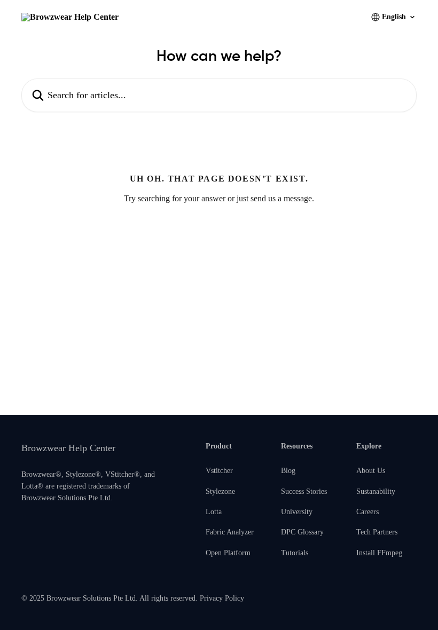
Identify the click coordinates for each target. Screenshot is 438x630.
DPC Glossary (302, 532)
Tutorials (294, 553)
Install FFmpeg (379, 553)
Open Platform (228, 553)
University (296, 512)
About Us (370, 471)
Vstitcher (219, 471)
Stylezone (220, 491)
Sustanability (375, 491)
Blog (288, 471)
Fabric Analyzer (230, 532)
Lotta (214, 512)
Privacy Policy (222, 598)
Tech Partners (376, 532)
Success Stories (304, 491)
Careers (367, 512)
